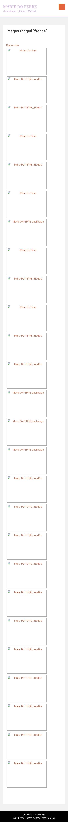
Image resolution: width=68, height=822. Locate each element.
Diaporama (12, 45)
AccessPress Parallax (44, 818)
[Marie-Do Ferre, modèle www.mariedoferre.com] (27, 90)
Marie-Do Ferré (20, 7)
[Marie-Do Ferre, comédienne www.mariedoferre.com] (27, 61)
